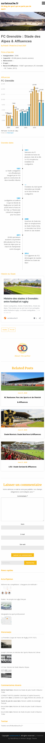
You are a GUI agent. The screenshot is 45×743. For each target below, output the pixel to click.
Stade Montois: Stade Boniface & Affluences (22, 434)
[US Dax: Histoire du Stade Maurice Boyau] (6, 673)
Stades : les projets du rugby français (13, 599)
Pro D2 (12, 330)
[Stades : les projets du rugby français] (6, 605)
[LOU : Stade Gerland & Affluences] (22, 450)
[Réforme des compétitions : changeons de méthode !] (6, 591)
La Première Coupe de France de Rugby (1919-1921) (19, 638)
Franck (5, 46)
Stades (5, 330)
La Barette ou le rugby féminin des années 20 (27, 698)
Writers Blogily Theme (29, 738)
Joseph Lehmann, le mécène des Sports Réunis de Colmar (20, 652)
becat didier (5, 706)
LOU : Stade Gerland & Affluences (22, 467)
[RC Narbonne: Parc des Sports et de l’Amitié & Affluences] (22, 381)
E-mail (22, 534)
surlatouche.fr (9, 3)
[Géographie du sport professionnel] (6, 620)
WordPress (14, 738)
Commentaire (22, 496)
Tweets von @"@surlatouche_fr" (12, 726)
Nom (22, 524)
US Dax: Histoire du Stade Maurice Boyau (15, 667)
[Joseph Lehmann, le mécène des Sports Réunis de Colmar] (6, 659)
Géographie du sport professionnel (13, 614)
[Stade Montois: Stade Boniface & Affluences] (22, 418)
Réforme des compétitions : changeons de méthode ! (19, 585)
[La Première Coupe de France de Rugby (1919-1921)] (6, 644)
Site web (22, 544)
